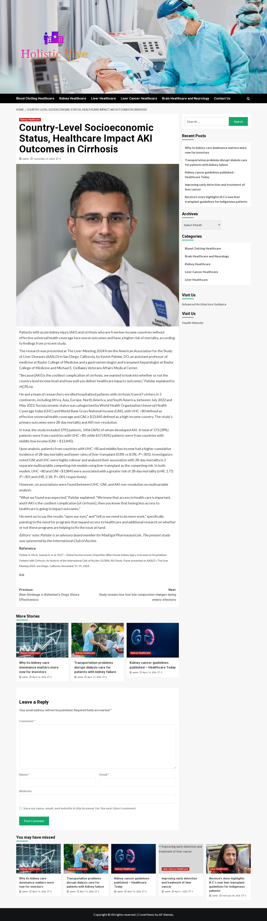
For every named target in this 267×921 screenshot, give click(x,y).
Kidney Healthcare (72, 98)
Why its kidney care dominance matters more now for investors (39, 667)
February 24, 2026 (231, 895)
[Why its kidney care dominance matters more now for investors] (42, 640)
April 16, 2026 (39, 677)
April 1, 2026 (181, 891)
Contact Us (222, 98)
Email (104, 774)
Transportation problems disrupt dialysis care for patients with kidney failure (95, 667)
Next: (137, 595)
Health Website (192, 322)
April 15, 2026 (94, 677)
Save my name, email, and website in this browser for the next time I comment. (79, 808)
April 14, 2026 (149, 672)
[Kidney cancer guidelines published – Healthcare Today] (153, 640)
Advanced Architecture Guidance (204, 304)
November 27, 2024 (44, 158)
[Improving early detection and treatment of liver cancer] (181, 859)
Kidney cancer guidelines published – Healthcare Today (210, 175)
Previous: (49, 595)
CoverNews (146, 914)
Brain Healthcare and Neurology (185, 98)
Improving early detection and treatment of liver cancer (215, 187)
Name (24, 774)
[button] (248, 98)
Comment (27, 721)
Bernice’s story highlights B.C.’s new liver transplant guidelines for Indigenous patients (216, 199)
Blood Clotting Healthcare (35, 98)
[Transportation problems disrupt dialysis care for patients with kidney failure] (97, 640)
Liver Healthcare (103, 98)
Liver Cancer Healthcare (139, 98)
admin (25, 158)
